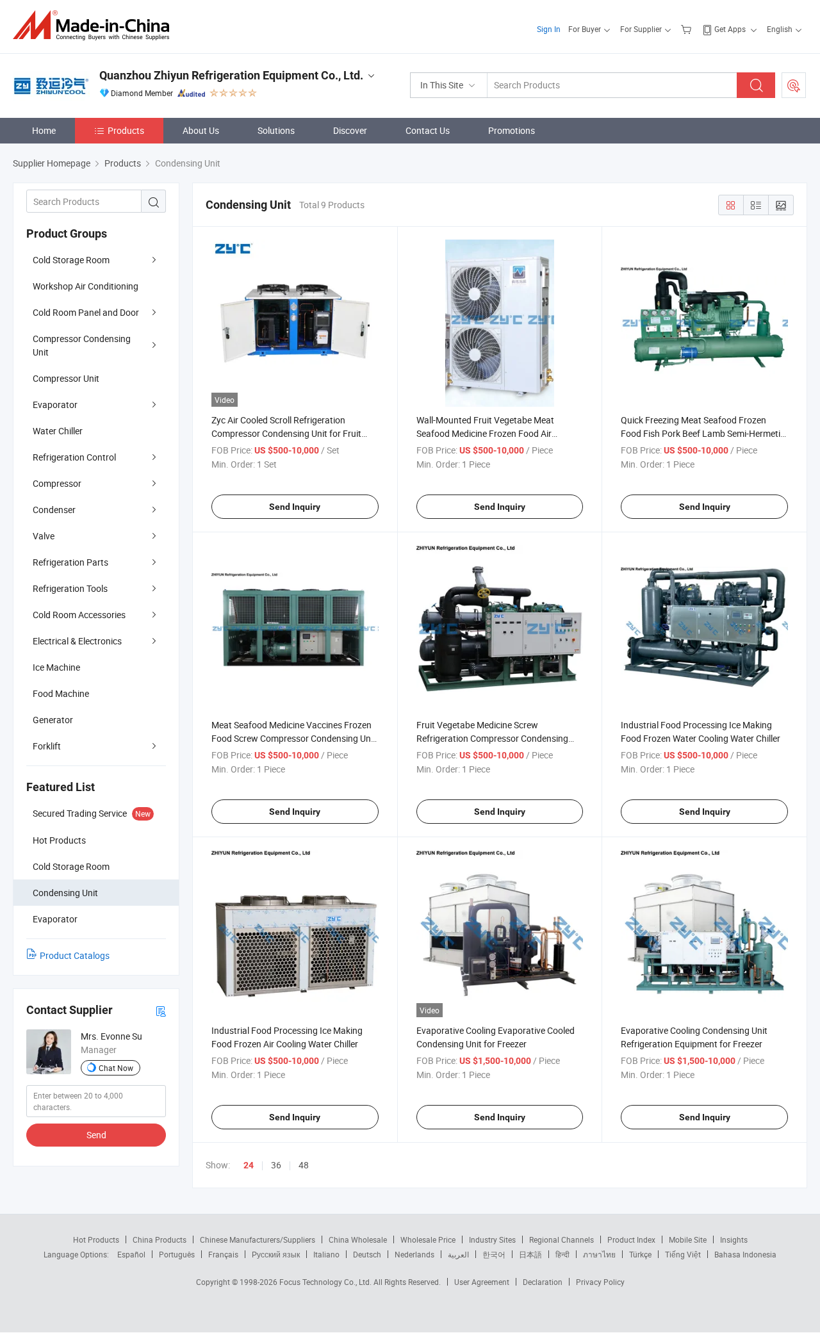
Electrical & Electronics (77, 641)
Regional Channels (561, 1239)
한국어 (493, 1254)
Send (96, 1135)
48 (304, 1165)
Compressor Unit (66, 378)
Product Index (631, 1239)
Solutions (276, 130)
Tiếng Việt (683, 1254)
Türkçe (640, 1254)
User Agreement (481, 1282)
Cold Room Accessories (79, 615)
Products (126, 130)
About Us (201, 130)
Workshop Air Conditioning (85, 286)
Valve (43, 536)
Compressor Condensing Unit (82, 345)
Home (44, 130)
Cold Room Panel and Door (86, 312)
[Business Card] (161, 1010)
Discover (350, 130)
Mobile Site (688, 1239)
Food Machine (61, 693)
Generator (53, 720)
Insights (734, 1239)
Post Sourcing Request (794, 85)
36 (276, 1165)
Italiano (326, 1254)
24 (248, 1165)
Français (223, 1254)
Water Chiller (58, 431)
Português (177, 1254)
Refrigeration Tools (70, 588)
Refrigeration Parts (70, 562)
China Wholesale (358, 1239)
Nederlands (414, 1254)
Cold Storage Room (71, 260)
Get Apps (730, 29)
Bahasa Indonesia (745, 1254)
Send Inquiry (294, 507)
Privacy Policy (600, 1282)
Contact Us (428, 130)
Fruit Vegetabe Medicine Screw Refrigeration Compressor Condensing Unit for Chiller (492, 738)
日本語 (530, 1254)
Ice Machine (56, 667)
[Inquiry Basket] (687, 29)
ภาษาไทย (599, 1254)
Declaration (542, 1282)
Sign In (549, 29)
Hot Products (96, 1239)
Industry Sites (492, 1239)
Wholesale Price (427, 1239)
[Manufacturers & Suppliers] (95, 25)
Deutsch (367, 1254)
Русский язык (276, 1254)
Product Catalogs (75, 955)
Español (131, 1254)
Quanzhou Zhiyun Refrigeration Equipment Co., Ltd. (231, 75)
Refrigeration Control (74, 457)
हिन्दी (562, 1254)
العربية (458, 1254)
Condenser (54, 509)
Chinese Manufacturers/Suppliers (257, 1239)
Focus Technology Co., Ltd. (326, 1282)
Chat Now (116, 1068)
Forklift (47, 746)
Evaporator (55, 404)
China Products (159, 1239)
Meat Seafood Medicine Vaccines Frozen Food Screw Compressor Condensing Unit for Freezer (293, 738)
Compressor (57, 483)
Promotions (511, 130)
